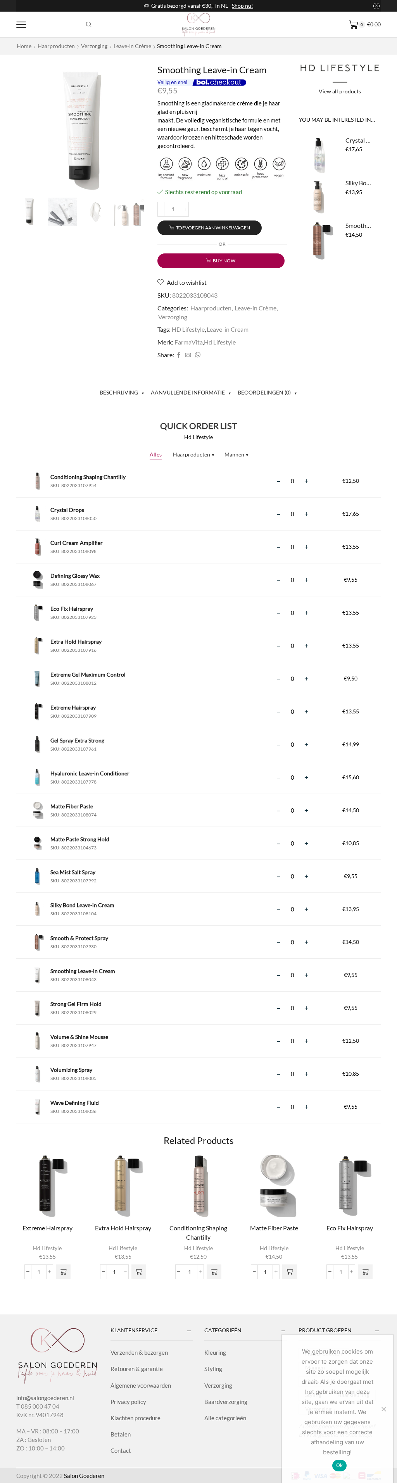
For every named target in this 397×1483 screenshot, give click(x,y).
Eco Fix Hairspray (71, 608)
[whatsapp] (196, 355)
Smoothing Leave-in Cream (82, 971)
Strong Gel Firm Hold (76, 1004)
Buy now (224, 261)
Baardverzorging (225, 1401)
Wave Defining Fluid (74, 1102)
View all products (340, 91)
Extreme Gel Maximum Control (88, 674)
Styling (213, 1368)
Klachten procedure (135, 1417)
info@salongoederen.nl (45, 1397)
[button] (63, 1271)
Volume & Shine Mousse (79, 1036)
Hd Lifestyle (220, 342)
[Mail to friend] (188, 355)
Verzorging (94, 46)
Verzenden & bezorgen (139, 1352)
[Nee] (383, 1409)
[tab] (122, 392)
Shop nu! (242, 5)
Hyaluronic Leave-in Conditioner (89, 773)
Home (24, 46)
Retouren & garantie (136, 1368)
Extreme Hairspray (73, 707)
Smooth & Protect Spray (358, 225)
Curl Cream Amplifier (76, 542)
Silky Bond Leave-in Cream (358, 182)
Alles (156, 454)
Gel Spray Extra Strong (77, 740)
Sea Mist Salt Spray (72, 872)
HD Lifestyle (188, 329)
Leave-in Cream (228, 329)
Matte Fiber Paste (71, 806)
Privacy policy (128, 1401)
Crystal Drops (358, 140)
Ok (339, 1465)
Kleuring (215, 1352)
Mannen (236, 454)
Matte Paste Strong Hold (79, 839)
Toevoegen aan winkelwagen (213, 228)
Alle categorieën (225, 1417)
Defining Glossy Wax (75, 575)
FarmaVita (188, 342)
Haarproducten (56, 46)
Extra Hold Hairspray (76, 641)
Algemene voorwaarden (140, 1385)
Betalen (120, 1434)
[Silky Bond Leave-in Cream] (318, 198)
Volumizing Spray (71, 1069)
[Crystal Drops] (318, 155)
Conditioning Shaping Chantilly (88, 477)
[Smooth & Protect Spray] (318, 240)
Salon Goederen (84, 1475)
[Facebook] (178, 355)
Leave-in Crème (132, 46)
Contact (120, 1450)
